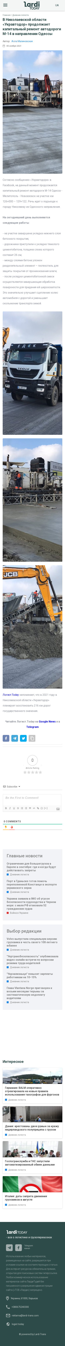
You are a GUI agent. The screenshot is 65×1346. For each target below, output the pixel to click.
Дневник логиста (20, 15)
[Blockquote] (30, 808)
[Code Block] (34, 808)
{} (42, 808)
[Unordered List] (26, 808)
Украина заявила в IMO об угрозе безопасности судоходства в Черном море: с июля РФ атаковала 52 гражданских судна (31, 903)
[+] (46, 808)
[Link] (38, 808)
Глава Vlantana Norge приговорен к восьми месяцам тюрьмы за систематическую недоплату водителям (29, 993)
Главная (6, 15)
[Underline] (14, 808)
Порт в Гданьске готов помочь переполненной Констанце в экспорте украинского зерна (32, 884)
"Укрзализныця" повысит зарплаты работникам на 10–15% (30, 975)
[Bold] (6, 808)
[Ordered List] (22, 808)
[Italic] (10, 808)
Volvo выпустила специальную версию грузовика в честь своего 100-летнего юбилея (32, 942)
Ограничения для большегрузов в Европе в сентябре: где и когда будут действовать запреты (31, 867)
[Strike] (18, 808)
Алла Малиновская (22, 41)
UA (57, 5)
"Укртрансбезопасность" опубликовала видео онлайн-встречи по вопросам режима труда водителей (32, 960)
